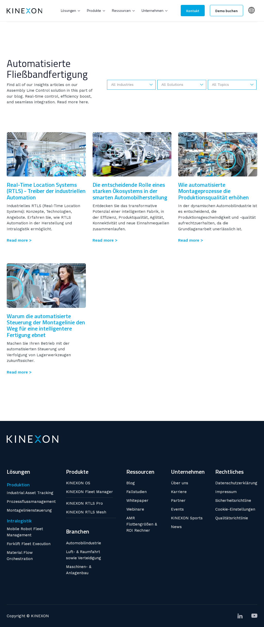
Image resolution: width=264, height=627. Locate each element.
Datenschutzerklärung (236, 483)
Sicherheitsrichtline (233, 500)
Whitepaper (137, 500)
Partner (178, 500)
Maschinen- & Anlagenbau (78, 569)
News (176, 526)
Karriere (179, 491)
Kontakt (192, 10)
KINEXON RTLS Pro (84, 503)
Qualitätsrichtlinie (231, 518)
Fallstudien (136, 491)
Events (177, 509)
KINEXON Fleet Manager (89, 491)
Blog (130, 483)
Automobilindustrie (83, 543)
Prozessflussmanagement (31, 501)
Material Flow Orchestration (20, 555)
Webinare (135, 509)
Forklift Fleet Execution (29, 543)
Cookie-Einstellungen (235, 509)
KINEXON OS (78, 483)
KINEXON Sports (187, 518)
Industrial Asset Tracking (30, 492)
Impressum (226, 491)
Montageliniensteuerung (29, 510)
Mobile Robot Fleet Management (25, 532)
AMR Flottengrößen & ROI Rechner (141, 524)
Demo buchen (226, 10)
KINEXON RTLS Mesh (86, 512)
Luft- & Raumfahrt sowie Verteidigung (83, 554)
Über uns (179, 483)
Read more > (19, 240)
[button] (70, 10)
